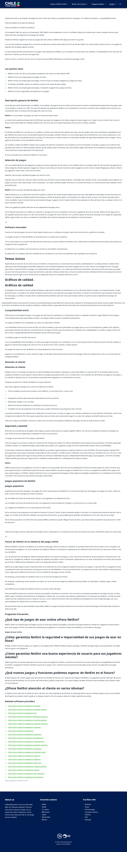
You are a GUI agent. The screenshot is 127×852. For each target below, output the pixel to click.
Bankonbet (46, 817)
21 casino (45, 810)
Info (86, 817)
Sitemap (88, 820)
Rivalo (44, 807)
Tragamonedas (97, 4)
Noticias (88, 804)
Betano (44, 820)
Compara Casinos (91, 812)
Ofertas (88, 815)
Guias (87, 807)
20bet (44, 804)
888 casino (46, 812)
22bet (44, 815)
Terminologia (90, 810)
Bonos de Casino (79, 4)
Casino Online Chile (58, 4)
